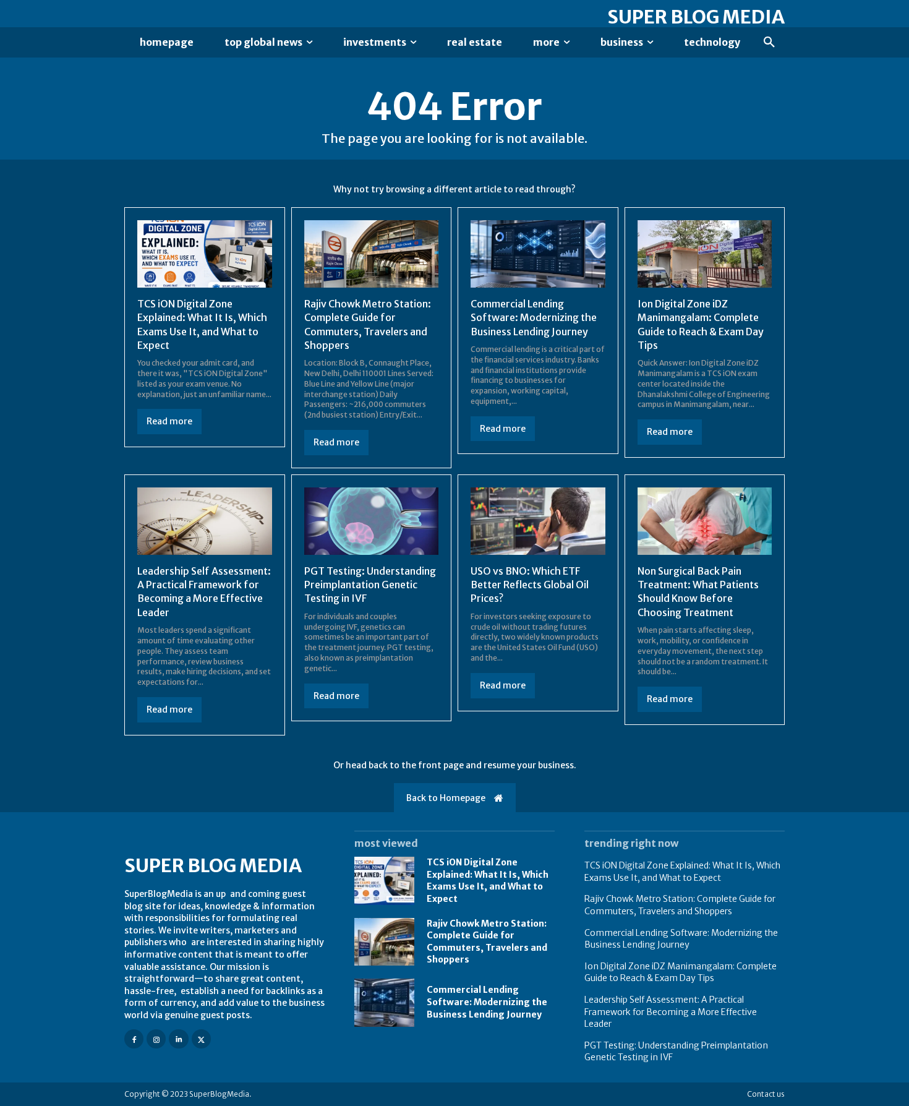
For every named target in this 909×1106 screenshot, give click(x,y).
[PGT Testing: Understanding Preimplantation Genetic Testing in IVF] (371, 521)
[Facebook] (133, 1038)
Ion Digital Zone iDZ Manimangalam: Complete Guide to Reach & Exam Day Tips (680, 972)
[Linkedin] (178, 1038)
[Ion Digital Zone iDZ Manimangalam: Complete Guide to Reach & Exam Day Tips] (705, 254)
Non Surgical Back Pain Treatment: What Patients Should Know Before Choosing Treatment (698, 592)
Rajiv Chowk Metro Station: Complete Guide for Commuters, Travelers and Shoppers (679, 905)
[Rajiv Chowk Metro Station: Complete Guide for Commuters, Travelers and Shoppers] (371, 254)
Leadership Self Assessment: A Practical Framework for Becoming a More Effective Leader (204, 592)
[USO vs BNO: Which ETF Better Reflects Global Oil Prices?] (538, 521)
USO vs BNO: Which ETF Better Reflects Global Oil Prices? (530, 585)
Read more (169, 421)
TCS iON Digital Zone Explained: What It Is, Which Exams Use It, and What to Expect (487, 880)
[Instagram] (156, 1038)
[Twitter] (201, 1038)
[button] (769, 42)
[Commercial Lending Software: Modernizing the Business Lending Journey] (538, 254)
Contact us (766, 1094)
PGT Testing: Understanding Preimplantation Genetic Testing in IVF (370, 585)
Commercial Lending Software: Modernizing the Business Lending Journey (534, 318)
